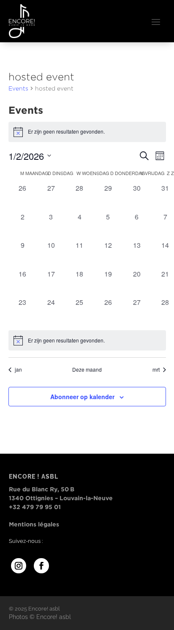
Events (18, 88)
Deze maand (87, 369)
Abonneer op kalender (82, 396)
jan (18, 369)
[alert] (87, 340)
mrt (156, 369)
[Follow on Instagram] (18, 565)
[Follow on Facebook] (41, 565)
